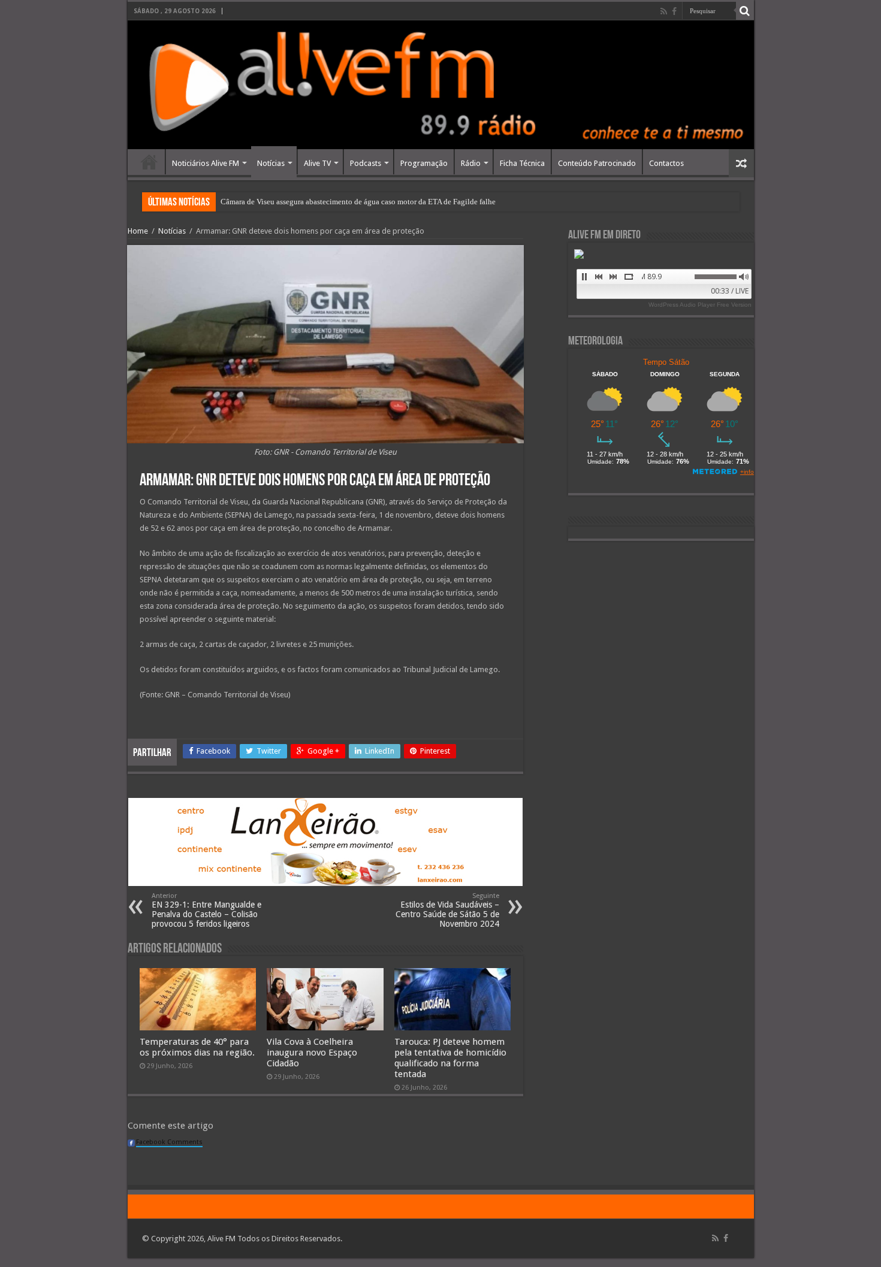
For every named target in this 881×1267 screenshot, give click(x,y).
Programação (424, 163)
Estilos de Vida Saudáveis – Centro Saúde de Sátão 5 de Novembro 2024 (447, 910)
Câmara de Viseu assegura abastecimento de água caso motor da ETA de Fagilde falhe (358, 201)
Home (149, 161)
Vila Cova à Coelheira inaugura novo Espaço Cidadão (312, 1052)
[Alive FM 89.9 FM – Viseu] (441, 84)
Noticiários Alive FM (205, 163)
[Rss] (663, 11)
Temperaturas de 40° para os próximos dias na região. (197, 1047)
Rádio (471, 163)
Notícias (271, 163)
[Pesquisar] (745, 11)
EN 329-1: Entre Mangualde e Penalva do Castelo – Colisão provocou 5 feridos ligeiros (206, 910)
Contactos (666, 163)
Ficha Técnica (522, 163)
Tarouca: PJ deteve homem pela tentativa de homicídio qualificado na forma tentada (450, 1057)
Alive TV (317, 163)
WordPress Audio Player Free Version (700, 304)
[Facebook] (674, 11)
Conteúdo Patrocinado (597, 163)
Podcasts (365, 163)
